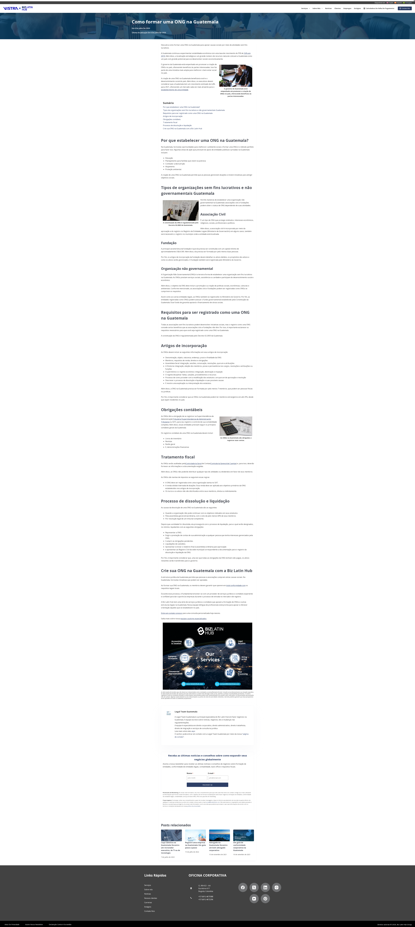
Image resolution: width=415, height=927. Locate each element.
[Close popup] (253, 370)
